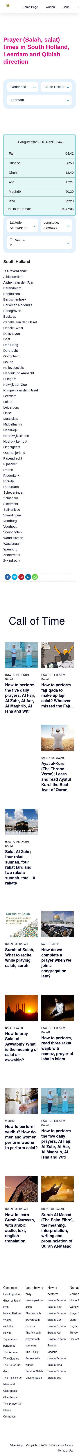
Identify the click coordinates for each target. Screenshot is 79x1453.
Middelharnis (12, 424)
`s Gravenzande (15, 271)
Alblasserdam (13, 277)
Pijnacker (10, 464)
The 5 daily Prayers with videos (33, 1358)
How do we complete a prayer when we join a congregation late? (56, 963)
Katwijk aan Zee (15, 384)
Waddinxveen (13, 538)
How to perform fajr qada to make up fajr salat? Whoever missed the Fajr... (57, 695)
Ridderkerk (11, 475)
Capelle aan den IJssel (20, 322)
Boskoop (9, 316)
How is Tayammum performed (10, 1339)
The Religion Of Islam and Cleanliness (12, 1384)
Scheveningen (13, 492)
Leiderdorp (11, 407)
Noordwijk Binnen (16, 436)
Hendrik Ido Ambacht (18, 373)
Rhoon (8, 470)
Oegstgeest (11, 447)
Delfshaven (11, 334)
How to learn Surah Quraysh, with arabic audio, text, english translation (20, 1228)
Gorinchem (11, 356)
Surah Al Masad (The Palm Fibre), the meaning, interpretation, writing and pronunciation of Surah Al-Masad (57, 1230)
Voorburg (10, 521)
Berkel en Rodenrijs (17, 305)
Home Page (30, 7)
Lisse (7, 413)
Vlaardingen (12, 515)
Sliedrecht (10, 504)
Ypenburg (10, 549)
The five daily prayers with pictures (33, 1319)
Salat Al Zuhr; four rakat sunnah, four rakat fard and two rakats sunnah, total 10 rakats (20, 867)
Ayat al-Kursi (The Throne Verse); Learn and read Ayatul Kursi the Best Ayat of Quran (56, 776)
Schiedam (10, 498)
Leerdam (9, 396)
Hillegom (9, 379)
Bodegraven (12, 311)
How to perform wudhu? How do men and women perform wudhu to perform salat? (21, 1136)
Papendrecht (12, 458)
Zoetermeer (11, 555)
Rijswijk (8, 481)
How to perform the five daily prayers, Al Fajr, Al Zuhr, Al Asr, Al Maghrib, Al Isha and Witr (20, 698)
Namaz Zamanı (64, 1445)
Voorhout (10, 526)
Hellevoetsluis (13, 368)
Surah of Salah (52, 757)
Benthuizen (11, 294)
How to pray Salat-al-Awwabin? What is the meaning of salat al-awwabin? (21, 1046)
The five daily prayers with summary (33, 1339)
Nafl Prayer (50, 944)
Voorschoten (12, 532)
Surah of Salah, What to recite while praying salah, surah (19, 957)
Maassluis (10, 419)
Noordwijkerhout (15, 441)
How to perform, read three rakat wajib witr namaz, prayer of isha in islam (57, 1048)
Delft (6, 339)
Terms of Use (65, 1450)
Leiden (8, 402)
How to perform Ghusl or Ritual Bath (12, 1300)
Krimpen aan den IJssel (20, 390)
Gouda (8, 362)
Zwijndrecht (11, 560)
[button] (30, 7)
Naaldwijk (10, 430)
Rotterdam (11, 487)
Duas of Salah (34, 1377)
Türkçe (74, 1332)
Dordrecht (10, 350)
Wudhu (50, 7)
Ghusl (66, 7)
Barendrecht (12, 288)
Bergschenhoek (14, 299)
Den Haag (10, 345)
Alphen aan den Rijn (18, 282)
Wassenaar (11, 543)
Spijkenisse (11, 509)
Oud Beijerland (14, 453)
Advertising (16, 1445)
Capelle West (13, 328)
